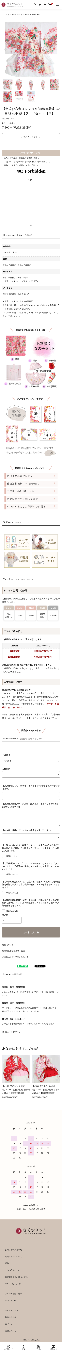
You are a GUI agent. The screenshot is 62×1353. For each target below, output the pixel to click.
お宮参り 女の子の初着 (31, 15)
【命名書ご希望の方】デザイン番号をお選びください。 (27, 830)
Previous (5, 49)
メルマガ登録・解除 (13, 1294)
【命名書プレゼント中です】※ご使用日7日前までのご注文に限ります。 (31, 787)
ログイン (9, 1324)
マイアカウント (11, 1310)
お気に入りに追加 (29, 137)
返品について (7, 945)
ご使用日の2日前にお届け (22, 491)
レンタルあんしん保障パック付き (26, 506)
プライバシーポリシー (14, 1284)
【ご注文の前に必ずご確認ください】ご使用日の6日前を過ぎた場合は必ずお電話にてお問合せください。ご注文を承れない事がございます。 (31, 848)
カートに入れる (31, 932)
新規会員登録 (10, 1317)
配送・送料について (13, 1256)
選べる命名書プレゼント (21, 476)
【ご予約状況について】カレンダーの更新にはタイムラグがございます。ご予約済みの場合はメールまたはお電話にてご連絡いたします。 (30, 866)
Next (56, 49)
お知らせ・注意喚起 (13, 1250)
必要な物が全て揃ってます (22, 499)
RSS (7, 1301)
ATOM (13, 1301)
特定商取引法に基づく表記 (13, 951)
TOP (5, 15)
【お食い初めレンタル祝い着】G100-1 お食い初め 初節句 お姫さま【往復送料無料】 (16, 1089)
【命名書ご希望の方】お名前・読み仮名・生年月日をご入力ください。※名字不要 (30, 805)
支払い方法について (13, 1270)
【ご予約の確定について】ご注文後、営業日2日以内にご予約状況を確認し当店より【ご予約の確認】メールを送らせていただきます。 (31, 885)
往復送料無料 (23, 483)
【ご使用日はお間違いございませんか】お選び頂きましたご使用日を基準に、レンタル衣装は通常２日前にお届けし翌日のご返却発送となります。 (30, 903)
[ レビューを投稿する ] (11, 1032)
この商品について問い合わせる (15, 957)
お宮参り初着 (15, 15)
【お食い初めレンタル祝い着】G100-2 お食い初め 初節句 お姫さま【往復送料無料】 (46, 1089)
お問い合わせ (10, 1331)
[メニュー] (57, 4)
